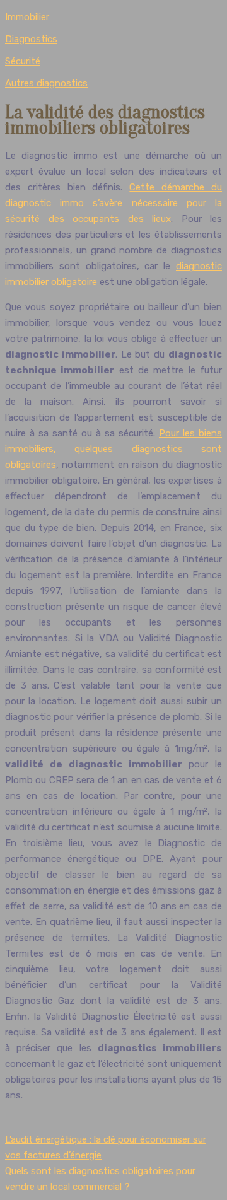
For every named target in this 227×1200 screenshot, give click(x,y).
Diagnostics (31, 39)
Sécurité (22, 61)
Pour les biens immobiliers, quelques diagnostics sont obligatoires (113, 449)
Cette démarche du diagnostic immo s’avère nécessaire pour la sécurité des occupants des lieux (113, 203)
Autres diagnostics (46, 83)
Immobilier (27, 17)
